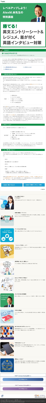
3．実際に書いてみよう (8, 69)
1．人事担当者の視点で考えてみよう (10, 67)
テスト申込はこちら (23, 379)
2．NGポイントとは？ (28, 67)
